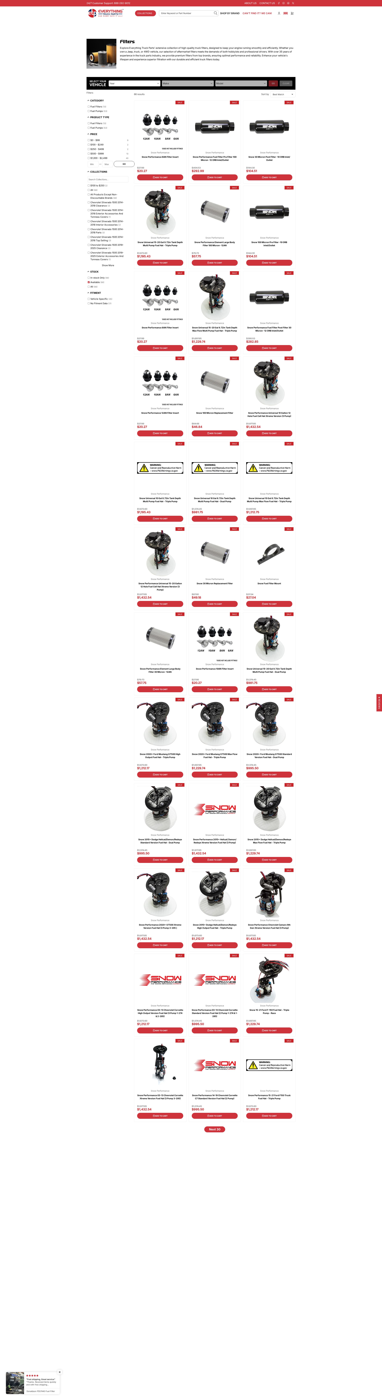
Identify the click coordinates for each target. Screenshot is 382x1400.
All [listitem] (94, 190)
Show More (108, 265)
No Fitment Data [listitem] (100, 303)
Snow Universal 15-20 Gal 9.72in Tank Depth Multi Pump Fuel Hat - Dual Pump (269, 670)
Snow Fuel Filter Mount (269, 583)
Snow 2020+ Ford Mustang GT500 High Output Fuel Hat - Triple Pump (160, 755)
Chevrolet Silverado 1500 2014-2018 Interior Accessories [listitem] (107, 223)
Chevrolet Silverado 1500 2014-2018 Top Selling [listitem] (107, 239)
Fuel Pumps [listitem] (98, 111)
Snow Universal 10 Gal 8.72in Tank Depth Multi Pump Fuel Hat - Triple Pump (160, 500)
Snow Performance (160, 152)
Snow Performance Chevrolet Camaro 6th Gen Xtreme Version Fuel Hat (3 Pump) (269, 926)
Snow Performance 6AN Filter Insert (160, 157)
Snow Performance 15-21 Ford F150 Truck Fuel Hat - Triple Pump (269, 1097)
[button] (285, 13)
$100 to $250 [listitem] (99, 185)
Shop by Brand (230, 13)
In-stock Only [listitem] (99, 277)
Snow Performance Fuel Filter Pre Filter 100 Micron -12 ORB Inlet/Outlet (215, 158)
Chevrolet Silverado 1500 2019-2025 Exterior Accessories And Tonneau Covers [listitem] (107, 256)
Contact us (267, 3)
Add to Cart (161, 177)
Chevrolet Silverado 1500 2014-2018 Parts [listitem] (107, 231)
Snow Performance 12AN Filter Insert (160, 413)
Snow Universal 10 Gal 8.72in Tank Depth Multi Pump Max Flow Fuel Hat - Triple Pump (269, 500)
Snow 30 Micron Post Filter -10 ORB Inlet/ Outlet (269, 158)
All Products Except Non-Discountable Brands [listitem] (103, 196)
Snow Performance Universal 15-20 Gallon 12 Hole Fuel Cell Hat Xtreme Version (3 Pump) (160, 586)
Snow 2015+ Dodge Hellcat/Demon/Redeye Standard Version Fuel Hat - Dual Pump (160, 841)
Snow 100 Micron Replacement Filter (214, 413)
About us (250, 3)
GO (124, 164)
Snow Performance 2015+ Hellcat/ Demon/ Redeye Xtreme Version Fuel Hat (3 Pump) (214, 841)
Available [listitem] (97, 282)
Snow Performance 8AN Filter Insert (160, 327)
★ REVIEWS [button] (379, 703)
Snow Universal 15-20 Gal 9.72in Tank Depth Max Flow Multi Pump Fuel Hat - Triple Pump (214, 329)
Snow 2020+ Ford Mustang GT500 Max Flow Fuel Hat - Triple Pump (214, 755)
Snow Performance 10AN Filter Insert (215, 668)
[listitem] (108, 140)
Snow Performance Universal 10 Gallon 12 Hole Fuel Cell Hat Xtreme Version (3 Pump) (269, 414)
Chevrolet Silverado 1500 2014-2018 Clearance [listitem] (107, 204)
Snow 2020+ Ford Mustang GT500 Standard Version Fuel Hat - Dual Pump (269, 755)
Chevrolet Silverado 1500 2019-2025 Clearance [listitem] (107, 246)
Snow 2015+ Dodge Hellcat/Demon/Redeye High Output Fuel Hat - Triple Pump (215, 926)
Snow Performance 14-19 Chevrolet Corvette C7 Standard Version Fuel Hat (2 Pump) (214, 1097)
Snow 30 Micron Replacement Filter (215, 583)
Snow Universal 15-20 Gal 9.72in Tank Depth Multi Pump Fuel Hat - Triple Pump (160, 244)
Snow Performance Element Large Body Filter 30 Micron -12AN (160, 670)
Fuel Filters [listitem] (98, 106)
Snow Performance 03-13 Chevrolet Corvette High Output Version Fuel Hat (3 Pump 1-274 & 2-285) (160, 1013)
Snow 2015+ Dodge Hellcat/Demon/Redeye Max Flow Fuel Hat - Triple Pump (269, 841)
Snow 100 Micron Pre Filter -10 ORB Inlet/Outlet (269, 244)
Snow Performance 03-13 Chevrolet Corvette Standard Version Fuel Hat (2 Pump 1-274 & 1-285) (215, 1013)
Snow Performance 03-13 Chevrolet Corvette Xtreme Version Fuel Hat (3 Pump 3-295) (160, 1097)
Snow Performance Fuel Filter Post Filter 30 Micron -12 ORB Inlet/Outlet (269, 329)
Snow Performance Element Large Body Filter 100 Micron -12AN (214, 244)
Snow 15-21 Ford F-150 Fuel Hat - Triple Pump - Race (269, 1011)
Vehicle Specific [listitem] (101, 298)
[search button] (215, 13)
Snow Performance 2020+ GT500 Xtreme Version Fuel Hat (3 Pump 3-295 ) (160, 926)
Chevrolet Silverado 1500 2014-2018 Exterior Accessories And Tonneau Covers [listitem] (107, 213)
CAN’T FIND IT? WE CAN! (257, 13)
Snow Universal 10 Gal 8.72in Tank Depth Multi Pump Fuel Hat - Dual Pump (214, 500)
